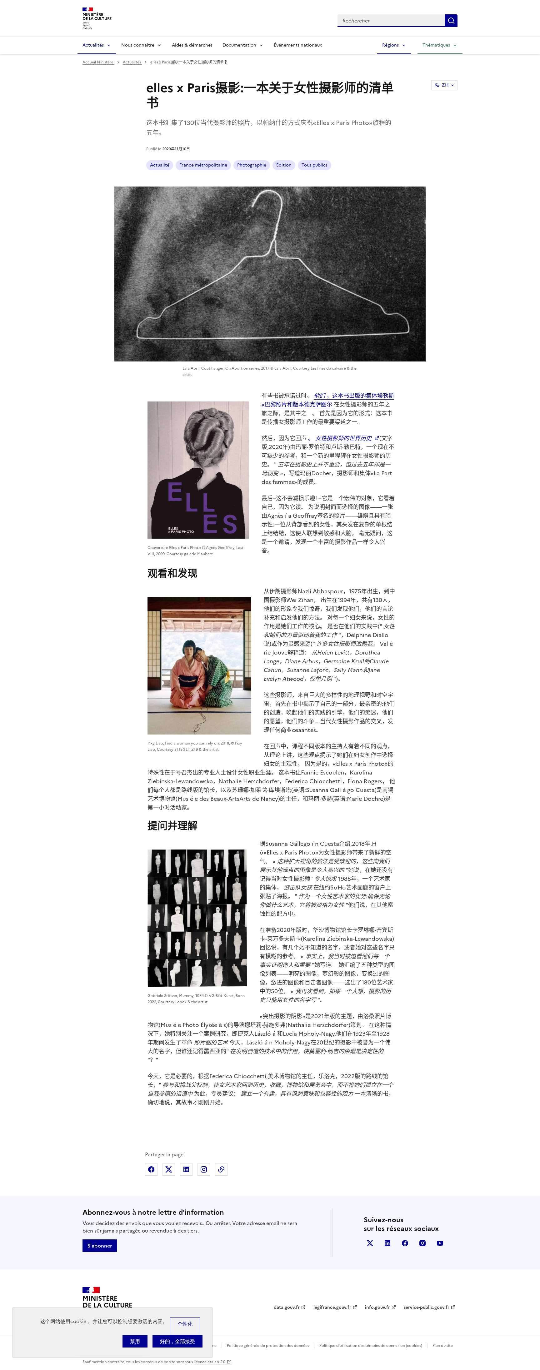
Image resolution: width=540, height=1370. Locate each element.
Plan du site (442, 1345)
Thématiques (436, 45)
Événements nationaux (298, 45)
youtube (440, 1243)
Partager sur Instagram (204, 1169)
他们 (320, 395)
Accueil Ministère (98, 62)
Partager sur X (168, 1169)
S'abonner (100, 1245)
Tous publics (315, 165)
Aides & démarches (192, 45)
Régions (390, 45)
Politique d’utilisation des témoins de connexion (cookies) (370, 1345)
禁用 (135, 1341)
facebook (405, 1243)
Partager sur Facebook (151, 1169)
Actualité (159, 165)
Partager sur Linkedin (186, 1169)
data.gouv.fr (287, 1307)
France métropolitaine (203, 165)
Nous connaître (137, 45)
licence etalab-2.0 (209, 1362)
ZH (445, 85)
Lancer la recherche (451, 20)
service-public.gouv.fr (426, 1307)
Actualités (93, 45)
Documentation (239, 45)
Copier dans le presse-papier (221, 1169)
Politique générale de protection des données (268, 1345)
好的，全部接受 (177, 1341)
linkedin (387, 1243)
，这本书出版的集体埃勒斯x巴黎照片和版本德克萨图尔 (328, 400)
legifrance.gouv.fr (332, 1307)
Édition (284, 165)
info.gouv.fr (377, 1307)
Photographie (251, 165)
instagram (422, 1243)
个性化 (185, 1324)
